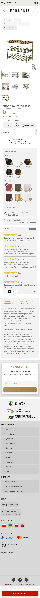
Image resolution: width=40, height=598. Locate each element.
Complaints (8, 453)
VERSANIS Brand (13, 3)
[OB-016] (6, 192)
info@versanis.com (10, 504)
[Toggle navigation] (35, 10)
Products (7, 467)
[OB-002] (15, 202)
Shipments (8, 448)
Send (20, 390)
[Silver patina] (6, 177)
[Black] (6, 167)
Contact (7, 471)
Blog (3, 3)
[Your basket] (36, 3)
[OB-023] (25, 192)
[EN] (22, 525)
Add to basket (19, 593)
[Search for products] (4, 10)
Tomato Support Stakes (13, 491)
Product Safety (9, 462)
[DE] (10, 525)
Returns (7, 457)
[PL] (4, 525)
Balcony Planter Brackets (13, 486)
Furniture (7, 301)
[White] (15, 167)
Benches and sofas (20, 301)
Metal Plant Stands (11, 482)
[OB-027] (6, 202)
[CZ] (16, 525)
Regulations (8, 439)
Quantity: (6, 132)
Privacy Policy (9, 443)
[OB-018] (15, 192)
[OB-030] (25, 202)
